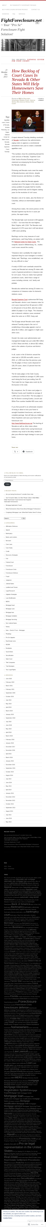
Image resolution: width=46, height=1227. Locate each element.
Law (15, 1051)
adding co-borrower (9, 879)
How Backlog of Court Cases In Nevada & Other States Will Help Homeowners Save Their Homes (27, 81)
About (4, 5)
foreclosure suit (9, 1015)
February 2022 (10, 682)
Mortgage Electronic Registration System (16, 1088)
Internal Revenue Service (11, 1036)
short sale (32, 1184)
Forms (17, 1015)
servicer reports (14, 1182)
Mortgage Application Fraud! (14, 505)
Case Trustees (24, 933)
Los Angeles (22, 1069)
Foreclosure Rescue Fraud (24, 1013)
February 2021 (10, 689)
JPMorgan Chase (10, 1042)
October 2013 (10, 804)
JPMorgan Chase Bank (23, 1041)
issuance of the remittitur (17, 1038)
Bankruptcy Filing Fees (16, 915)
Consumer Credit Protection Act (32, 948)
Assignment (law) (9, 895)
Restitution (9, 648)
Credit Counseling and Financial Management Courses (21, 954)
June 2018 (9, 725)
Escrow (6, 976)
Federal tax (16, 990)
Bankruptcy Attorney (10, 912)
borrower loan (18, 923)
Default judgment (14, 965)
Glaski (34, 1019)
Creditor (20, 957)
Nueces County (29, 1126)
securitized (38, 1178)
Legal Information (18, 1057)
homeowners (20, 1027)
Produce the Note (14, 1139)
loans (28, 1067)
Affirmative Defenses (12, 526)
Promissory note (27, 1138)
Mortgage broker (9, 1084)
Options (9, 1129)
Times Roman (16, 1200)
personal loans (32, 1132)
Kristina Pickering (9, 1049)
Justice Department (29, 1047)
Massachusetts (16, 1071)
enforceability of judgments (32, 973)
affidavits (29, 883)
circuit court (21, 940)
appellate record (30, 891)
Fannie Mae (16, 981)
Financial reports (16, 994)
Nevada (7, 142)
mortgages (32, 1104)
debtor (26, 961)
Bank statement (29, 919)
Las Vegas (29, 1049)
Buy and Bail (26, 927)
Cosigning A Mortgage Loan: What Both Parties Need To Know (23, 512)
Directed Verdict (37, 968)
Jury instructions (16, 1047)
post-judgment (36, 1135)
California (32, 930)
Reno (33, 1169)
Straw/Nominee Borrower (22, 1192)
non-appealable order (30, 1119)
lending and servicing (15, 1059)
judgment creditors (17, 1043)
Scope (37, 1176)
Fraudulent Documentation (17, 1017)
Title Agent (10, 1201)
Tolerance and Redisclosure (22, 1201)
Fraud (7, 576)
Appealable (27, 887)
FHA (20, 990)
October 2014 (10, 771)
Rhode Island (29, 1175)
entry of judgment (9, 974)
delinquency (20, 966)
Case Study (9, 548)
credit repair (26, 957)
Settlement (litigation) (23, 1184)
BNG (20, 98)
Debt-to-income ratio (18, 961)
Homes (6, 1029)
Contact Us (35, 9)
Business (18, 927)
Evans (11, 976)
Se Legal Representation (21, 1180)
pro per (38, 1139)
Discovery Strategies (12, 555)
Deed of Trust (19, 963)
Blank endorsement (28, 921)
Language (22, 1049)
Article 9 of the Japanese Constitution (19, 894)
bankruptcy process (26, 917)
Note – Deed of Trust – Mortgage (15, 630)
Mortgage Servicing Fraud (31, 1106)
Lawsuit (23, 1051)
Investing (30, 1036)
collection (11, 944)
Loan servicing (11, 1069)
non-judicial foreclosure (16, 1121)
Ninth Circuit (11, 1119)
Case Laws (9, 544)
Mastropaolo (17, 1073)
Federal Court (24, 100)
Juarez (32, 1041)
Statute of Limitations (12, 1189)
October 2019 (10, 696)
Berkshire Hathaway (14, 921)
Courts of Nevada (31, 952)
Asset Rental (37, 894)
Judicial (16, 1045)
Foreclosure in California (24, 1010)
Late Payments (8, 1052)
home (24, 1022)
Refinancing (20, 1164)
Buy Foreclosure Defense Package (15, 9)
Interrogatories (23, 1036)
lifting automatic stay (17, 1060)
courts (24, 952)
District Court (22, 970)
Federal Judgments (9, 988)
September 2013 (10, 807)
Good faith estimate (23, 1020)
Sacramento (24, 1176)
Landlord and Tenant (11, 587)
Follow (7, 484)
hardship (19, 1022)
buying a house (8, 930)
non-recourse (38, 1123)
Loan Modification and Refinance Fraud (25, 1065)
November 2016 (10, 750)
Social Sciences (12, 1185)
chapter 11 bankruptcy (29, 937)
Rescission (21, 1171)
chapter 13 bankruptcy (25, 938)
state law (36, 1187)
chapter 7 (22, 935)
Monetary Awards (33, 1078)
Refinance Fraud (11, 1164)
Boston (13, 925)
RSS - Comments (9, 868)
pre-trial (6, 1136)
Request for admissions (11, 1171)
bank (29, 902)
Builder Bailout (8, 927)
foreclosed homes (33, 998)
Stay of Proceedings (29, 1190)
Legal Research (10, 591)
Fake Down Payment (23, 979)
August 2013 (9, 811)
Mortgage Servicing (11, 619)
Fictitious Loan (30, 990)
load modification (21, 1063)
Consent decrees (20, 946)
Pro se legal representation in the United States (22, 1147)
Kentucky (39, 1047)
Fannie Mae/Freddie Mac (29, 981)
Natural (12, 1111)
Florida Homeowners (24, 996)
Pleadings (8, 634)
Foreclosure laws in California (16, 1011)
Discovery (7, 970)
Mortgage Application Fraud (30, 1083)
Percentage (7, 1132)
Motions (33, 1108)
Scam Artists (9, 651)
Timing (22, 1200)
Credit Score (32, 958)
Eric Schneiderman (34, 974)
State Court (9, 659)
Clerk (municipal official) (17, 942)
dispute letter (14, 970)
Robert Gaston (8, 1176)
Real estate (11, 1157)
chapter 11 (17, 937)
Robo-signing (17, 1176)
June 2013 (9, 818)
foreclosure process (10, 1013)
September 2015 (10, 768)
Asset (32, 894)
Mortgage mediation (11, 616)
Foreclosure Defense (12, 573)
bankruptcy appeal (18, 909)
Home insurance (32, 1024)
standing (10, 1187)
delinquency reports (29, 966)
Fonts (9, 998)
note (28, 1124)
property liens (8, 1144)
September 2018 (10, 718)
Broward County (20, 925)
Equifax (16, 974)
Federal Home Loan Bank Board (13, 986)
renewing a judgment (26, 1169)
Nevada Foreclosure (25, 1114)
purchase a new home (25, 1154)
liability (23, 1059)
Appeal (8, 530)
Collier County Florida (21, 944)
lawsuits (30, 1052)
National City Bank (23, 1110)
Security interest (8, 1180)
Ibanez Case (23, 1033)
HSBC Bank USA (9, 1033)
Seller (35, 1180)
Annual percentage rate (32, 885)
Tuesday (6, 151)
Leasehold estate (28, 1054)
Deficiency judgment (33, 965)
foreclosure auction (9, 1005)
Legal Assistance (19, 1055)
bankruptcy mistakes (30, 915)
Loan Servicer (34, 1067)
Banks (11, 919)
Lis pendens (33, 1060)
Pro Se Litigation (10, 637)
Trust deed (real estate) (16, 1205)
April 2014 (8, 789)
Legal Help (10, 1057)
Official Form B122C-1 (35, 1128)
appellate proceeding (20, 891)
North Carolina (22, 1124)
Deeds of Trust (28, 963)
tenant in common (11, 1195)
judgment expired (28, 1043)
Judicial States (10, 583)
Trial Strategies (10, 666)
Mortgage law (14, 1093)
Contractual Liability (14, 949)
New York (13, 1118)
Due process (27, 971)
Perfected (14, 1132)
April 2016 (8, 753)
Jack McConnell (25, 1040)
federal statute (8, 990)
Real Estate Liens (11, 641)
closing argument (23, 943)
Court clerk (18, 952)
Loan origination (22, 1067)
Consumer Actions (18, 948)
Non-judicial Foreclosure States (13, 1123)
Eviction (15, 976)
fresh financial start (26, 1019)
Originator (7, 1131)
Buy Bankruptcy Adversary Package (23, 5)
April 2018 (8, 732)
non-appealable (19, 1119)
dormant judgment (9, 971)
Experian (13, 977)
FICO (24, 990)
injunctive (15, 1035)
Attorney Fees (18, 895)
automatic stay (26, 897)
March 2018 (9, 736)
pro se (16, 1144)
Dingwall (29, 968)
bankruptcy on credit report (12, 917)
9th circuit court (23, 877)
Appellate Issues (9, 891)
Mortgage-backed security (13, 1083)
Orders (34, 1129)
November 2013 (10, 800)
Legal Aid (36, 1054)
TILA (21, 1199)
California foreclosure (25, 931)
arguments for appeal (34, 892)
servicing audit (31, 1182)
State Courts (28, 1187)
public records (14, 1154)
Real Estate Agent (23, 1157)
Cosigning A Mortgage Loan (33, 949)
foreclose (23, 999)
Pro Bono (11, 1136)
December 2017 (10, 746)
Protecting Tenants (35, 1153)
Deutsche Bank (22, 968)
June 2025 (9, 678)
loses (28, 1069)
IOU (9, 1038)
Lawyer (35, 1052)
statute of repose (14, 1190)
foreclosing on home (11, 1002)
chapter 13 (13, 938)
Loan (29, 1062)
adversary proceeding (18, 883)
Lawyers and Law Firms (11, 1054)
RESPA (8, 644)
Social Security (21, 1185)
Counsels (7, 952)
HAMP (11, 1022)
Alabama (23, 885)
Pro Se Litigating (17, 1151)
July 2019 (8, 700)
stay (21, 1190)
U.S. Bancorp (13, 1209)
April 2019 (8, 707)
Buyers (36, 927)
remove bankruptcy (28, 1166)
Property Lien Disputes (28, 1141)
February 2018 (10, 739)
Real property (12, 1162)
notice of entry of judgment (16, 1126)
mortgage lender (26, 1093)
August (35, 895)
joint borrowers (35, 1040)
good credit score (13, 1020)
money (21, 1081)
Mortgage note (23, 1104)
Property (6, 1141)
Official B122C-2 (23, 1128)
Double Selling (19, 971)
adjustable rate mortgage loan (15, 881)
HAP (16, 1022)
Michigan (25, 1078)
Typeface (21, 1207)
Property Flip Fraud (15, 1141)
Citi (26, 940)
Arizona (6, 894)
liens (31, 1059)
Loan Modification (11, 598)
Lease (20, 1054)
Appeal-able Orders (17, 887)
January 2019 (10, 714)
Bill (22, 921)
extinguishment (29, 977)
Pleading (29, 1135)
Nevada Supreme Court (6, 147)
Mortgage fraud (10, 605)
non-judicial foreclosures (32, 1121)
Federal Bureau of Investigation (23, 983)
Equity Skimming (23, 974)
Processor (33, 1136)
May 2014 (8, 786)
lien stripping (37, 1059)
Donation (5, 14)
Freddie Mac (15, 1019)
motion (6, 1108)
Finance (19, 992)
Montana (25, 1081)
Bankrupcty (7, 907)
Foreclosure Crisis (11, 569)
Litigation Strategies (11, 594)
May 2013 (8, 822)
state (14, 1187)
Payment (38, 1131)
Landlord (16, 1049)
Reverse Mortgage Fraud (17, 1175)
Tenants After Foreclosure (24, 1195)
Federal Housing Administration (32, 986)
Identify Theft (31, 1033)
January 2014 (10, 793)
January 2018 (10, 743)
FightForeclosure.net (21, 20)
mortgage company (21, 1084)
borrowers (26, 923)
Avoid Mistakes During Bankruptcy (25, 900)
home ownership (33, 1027)
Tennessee (12, 1197)
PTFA (8, 1154)
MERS (7, 601)
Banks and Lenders (11, 537)
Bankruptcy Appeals (30, 909)
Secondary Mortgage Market (12, 1178)
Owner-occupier (30, 1131)
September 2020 (10, 693)
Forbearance (15, 999)
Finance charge (27, 992)
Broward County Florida (32, 925)
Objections (16, 1128)
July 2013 (8, 814)
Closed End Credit (29, 942)
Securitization (9, 655)
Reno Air (38, 1169)
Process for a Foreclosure (22, 1136)
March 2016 (9, 757)
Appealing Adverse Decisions (17, 889)
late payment (37, 1049)
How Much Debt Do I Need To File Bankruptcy (28, 1031)
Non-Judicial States (23, 102)
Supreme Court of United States (29, 1194)
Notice (31, 1124)
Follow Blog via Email (14, 473)
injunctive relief (23, 1035)
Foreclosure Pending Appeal (34, 1011)
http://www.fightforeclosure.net (22, 423)
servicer (7, 1182)
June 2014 (9, 782)
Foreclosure (9, 565)
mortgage (33, 1080)
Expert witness (20, 977)
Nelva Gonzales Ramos (34, 1111)
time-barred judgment (29, 1199)
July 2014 (8, 779)
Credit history (13, 957)
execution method (23, 976)
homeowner (7, 1027)
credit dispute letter (28, 955)
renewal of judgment (14, 1169)
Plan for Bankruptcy (20, 1135)
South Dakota (30, 1185)
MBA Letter (24, 1073)
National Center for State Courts (5, 137)
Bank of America (21, 904)
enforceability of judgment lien (14, 973)
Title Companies (10, 662)
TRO (27, 1203)
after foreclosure (14, 885)
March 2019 (9, 710)
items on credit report (31, 1038)
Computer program (9, 946)
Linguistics (27, 1060)
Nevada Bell (16, 1114)
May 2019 (8, 703)
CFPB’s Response (13, 935)
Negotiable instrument (21, 1111)
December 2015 (10, 764)
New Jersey (33, 1116)
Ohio (5, 1129)
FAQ (14, 14)
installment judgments (35, 1035)
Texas (18, 1197)
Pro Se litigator (27, 1151)
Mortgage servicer (13, 1106)
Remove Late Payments (27, 1167)
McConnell (34, 1073)
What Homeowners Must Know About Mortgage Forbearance (23, 509)
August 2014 (9, 775)
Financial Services (26, 994)
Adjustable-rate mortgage (25, 879)
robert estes (36, 1175)
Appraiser (15, 892)
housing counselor (18, 1029)
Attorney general (27, 895)
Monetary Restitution (11, 1081)
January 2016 (10, 761)
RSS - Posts (7, 866)
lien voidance (8, 1060)
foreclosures (37, 1013)
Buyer (32, 927)
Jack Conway (17, 1040)
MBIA (29, 1073)
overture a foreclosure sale (18, 1131)
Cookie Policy (7, 1218)
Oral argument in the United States (22, 1129)
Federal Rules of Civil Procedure (27, 988)
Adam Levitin (37, 877)
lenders (30, 1057)
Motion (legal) (15, 1108)
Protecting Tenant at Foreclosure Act (19, 1153)
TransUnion (12, 1203)
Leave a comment (41, 99)
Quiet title (34, 1154)
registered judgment (29, 1164)
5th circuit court (8, 877)
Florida (14, 996)
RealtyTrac (20, 1163)
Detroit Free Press (12, 968)
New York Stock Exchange (25, 1118)
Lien (27, 1059)
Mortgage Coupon (32, 1084)
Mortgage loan (10, 612)
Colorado (30, 944)
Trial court (22, 1203)
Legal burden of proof (31, 1055)
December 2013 (10, 797)
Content (6, 949)
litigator (14, 1063)
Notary (8, 626)
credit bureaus (20, 954)
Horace (11, 1029)
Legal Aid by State (9, 1055)
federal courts (13, 985)
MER (13, 1078)
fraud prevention (28, 1015)
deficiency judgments (10, 966)
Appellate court (31, 889)
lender (26, 1057)
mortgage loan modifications (22, 1099)
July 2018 (8, 721)
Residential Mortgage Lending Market (19, 1173)
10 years (30, 877)
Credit (7, 551)
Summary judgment (13, 1194)
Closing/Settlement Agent (11, 943)
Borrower (8, 540)
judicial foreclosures (26, 1045)
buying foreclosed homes (20, 930)
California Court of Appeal (11, 931)
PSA (5, 1154)
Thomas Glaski (14, 1199)
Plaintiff (11, 1134)
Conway (22, 949)
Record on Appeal (30, 1162)
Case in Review (14, 933)
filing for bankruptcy (9, 992)
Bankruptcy (9, 533)
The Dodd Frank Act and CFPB (30, 1197)
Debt (10, 961)
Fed (7, 558)
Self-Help (30, 1180)
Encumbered (34, 971)
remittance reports (17, 1166)
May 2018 (8, 728)
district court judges (33, 970)
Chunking (14, 940)
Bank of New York (35, 904)
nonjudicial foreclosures (11, 1124)
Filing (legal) (38, 990)
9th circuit (16, 877)
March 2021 (9, 685)
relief (10, 1166)
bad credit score (22, 902)
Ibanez (16, 1033)
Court (12, 951)
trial (18, 1203)
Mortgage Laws (10, 608)
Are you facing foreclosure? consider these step (19, 494)
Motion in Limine (25, 1108)
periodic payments (22, 1132)
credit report (15, 959)
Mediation (14, 1075)
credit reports (23, 959)
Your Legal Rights (11, 669)
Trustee (28, 1205)
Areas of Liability (23, 892)
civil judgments (31, 940)
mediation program (24, 1075)
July (9, 1047)
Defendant (23, 965)
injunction (8, 1035)
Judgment (8, 580)
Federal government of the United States (30, 985)
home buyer (22, 1024)
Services (22, 14)
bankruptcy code (21, 912)
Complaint (36, 944)
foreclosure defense (16, 1007)
